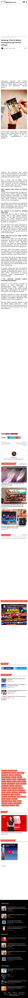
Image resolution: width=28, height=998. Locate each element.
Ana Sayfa (3, 36)
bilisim (13, 457)
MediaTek (18, 794)
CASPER (11, 775)
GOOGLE (15, 788)
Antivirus (9, 779)
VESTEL (14, 781)
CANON (15, 790)
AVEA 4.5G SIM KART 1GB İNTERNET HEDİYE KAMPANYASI (15, 969)
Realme (9, 781)
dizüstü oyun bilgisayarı (7, 801)
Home (5, 992)
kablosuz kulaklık (11, 783)
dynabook (5, 796)
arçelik (11, 803)
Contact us (14, 992)
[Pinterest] (17, 437)
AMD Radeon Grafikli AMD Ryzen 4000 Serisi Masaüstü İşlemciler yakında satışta (16, 987)
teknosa (20, 777)
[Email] (19, 437)
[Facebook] (9, 437)
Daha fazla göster (23, 463)
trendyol (12, 785)
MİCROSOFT (19, 785)
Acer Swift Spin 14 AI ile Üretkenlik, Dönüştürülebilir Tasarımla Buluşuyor (15, 921)
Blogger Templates (13, 994)
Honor (14, 772)
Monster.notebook (21, 779)
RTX (17, 805)
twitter (21, 668)
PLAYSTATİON (5, 785)
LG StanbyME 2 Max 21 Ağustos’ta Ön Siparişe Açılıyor (16, 915)
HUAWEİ (11, 770)
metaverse (15, 798)
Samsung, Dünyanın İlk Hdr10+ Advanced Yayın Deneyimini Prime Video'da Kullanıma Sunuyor (12, 505)
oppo (23, 772)
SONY (4, 779)
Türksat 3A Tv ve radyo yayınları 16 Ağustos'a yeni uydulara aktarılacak (16, 685)
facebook (8, 668)
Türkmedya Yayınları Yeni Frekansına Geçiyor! (16, 696)
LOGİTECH (5, 788)
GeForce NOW (21, 790)
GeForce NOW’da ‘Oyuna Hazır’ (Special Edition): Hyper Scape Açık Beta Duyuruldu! (17, 981)
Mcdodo (20, 788)
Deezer (8, 798)
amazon (4, 790)
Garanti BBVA (15, 792)
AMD (18, 783)
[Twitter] (11, 437)
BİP (10, 788)
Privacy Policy (22, 992)
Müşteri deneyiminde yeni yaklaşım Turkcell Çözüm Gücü (16, 679)
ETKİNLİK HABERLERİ (6, 772)
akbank (4, 783)
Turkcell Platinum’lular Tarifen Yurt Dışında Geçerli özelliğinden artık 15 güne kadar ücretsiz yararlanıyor (17, 908)
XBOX (4, 792)
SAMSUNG (7, 433)
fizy (12, 794)
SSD (19, 781)
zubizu (9, 792)
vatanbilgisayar (17, 803)
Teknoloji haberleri (10, 36)
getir (4, 798)
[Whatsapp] (14, 437)
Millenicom (5, 803)
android (12, 805)
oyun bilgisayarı (6, 805)
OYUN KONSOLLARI (6, 777)
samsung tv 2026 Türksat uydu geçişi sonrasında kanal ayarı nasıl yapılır (12, 484)
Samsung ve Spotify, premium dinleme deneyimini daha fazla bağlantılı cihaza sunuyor (13, 527)
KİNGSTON (24, 783)
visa (15, 801)
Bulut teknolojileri (12, 796)
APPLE (4, 781)
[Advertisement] (14, 19)
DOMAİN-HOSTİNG (21, 796)
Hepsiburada (18, 775)
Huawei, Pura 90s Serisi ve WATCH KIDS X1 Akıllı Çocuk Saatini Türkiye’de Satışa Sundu (17, 927)
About (9, 992)
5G (18, 772)
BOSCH (19, 801)
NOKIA (24, 781)
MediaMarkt (5, 775)
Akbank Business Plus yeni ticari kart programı (11, 832)
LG (15, 770)
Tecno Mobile (23, 792)
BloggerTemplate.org (14, 995)
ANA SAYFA (3, 866)
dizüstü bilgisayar (6, 794)
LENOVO (14, 777)
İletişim (8, 974)
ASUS (15, 779)
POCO (10, 790)
